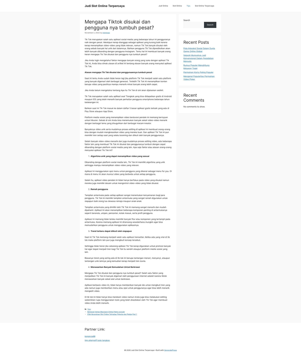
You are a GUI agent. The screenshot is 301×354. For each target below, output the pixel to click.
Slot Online (177, 6)
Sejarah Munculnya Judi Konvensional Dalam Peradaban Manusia (198, 58)
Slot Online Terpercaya (204, 6)
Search (186, 20)
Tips (188, 6)
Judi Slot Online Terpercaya (105, 6)
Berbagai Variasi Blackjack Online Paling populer (106, 312)
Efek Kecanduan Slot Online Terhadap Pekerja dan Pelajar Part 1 (112, 314)
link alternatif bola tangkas (97, 340)
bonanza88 (90, 336)
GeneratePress (170, 350)
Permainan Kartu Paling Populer (198, 72)
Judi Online (163, 6)
